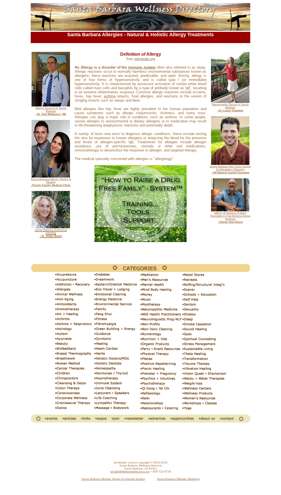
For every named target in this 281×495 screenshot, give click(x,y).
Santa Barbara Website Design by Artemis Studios (113, 478)
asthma (110, 96)
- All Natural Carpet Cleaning (230, 172)
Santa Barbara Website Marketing (178, 478)
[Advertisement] (140, 442)
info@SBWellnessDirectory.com (130, 471)
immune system (142, 67)
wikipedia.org (144, 59)
